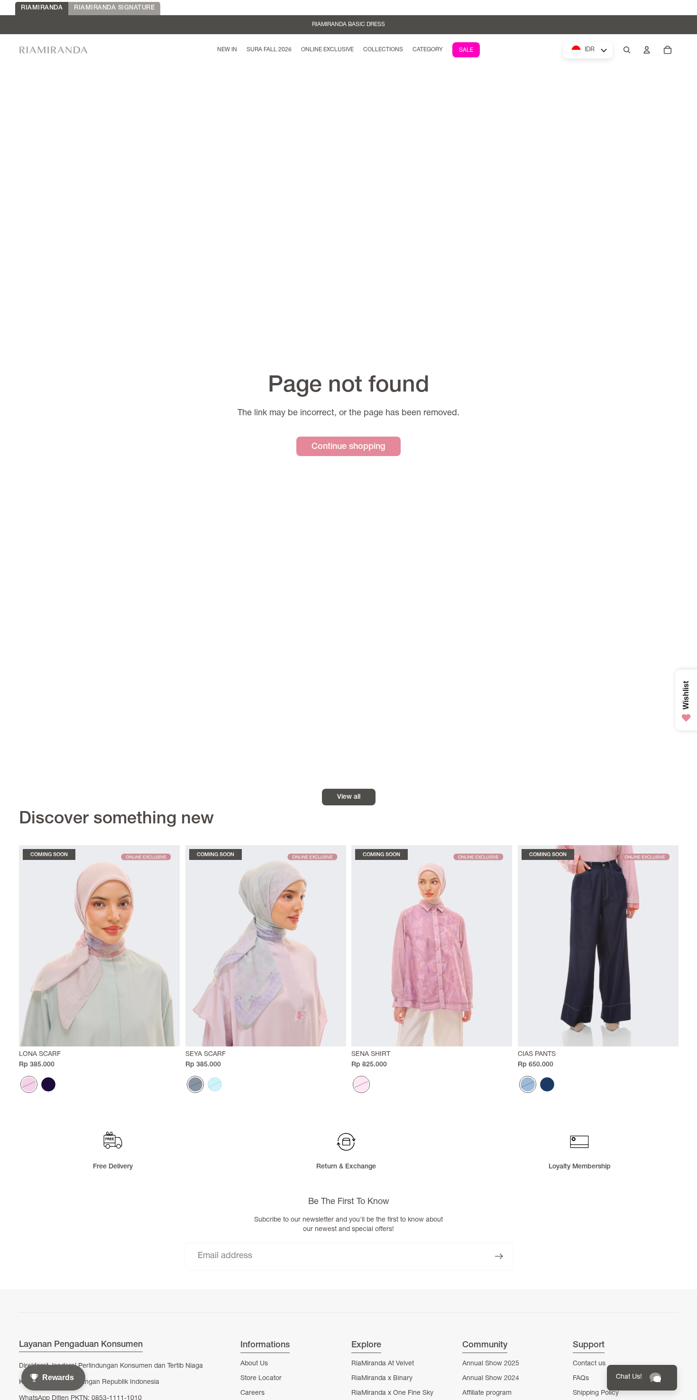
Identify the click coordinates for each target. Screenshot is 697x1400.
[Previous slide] (33, 945)
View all (348, 797)
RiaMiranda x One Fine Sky (392, 1393)
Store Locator (261, 1378)
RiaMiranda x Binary (382, 1378)
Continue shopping (348, 447)
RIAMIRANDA (42, 8)
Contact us (589, 1364)
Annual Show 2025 (490, 1364)
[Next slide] (165, 945)
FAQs (581, 1378)
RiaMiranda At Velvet (382, 1364)
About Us (254, 1364)
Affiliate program (487, 1393)
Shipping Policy (596, 1393)
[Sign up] (499, 1256)
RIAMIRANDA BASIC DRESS (348, 25)
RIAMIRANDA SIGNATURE (114, 8)
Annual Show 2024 (490, 1378)
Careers (252, 1393)
